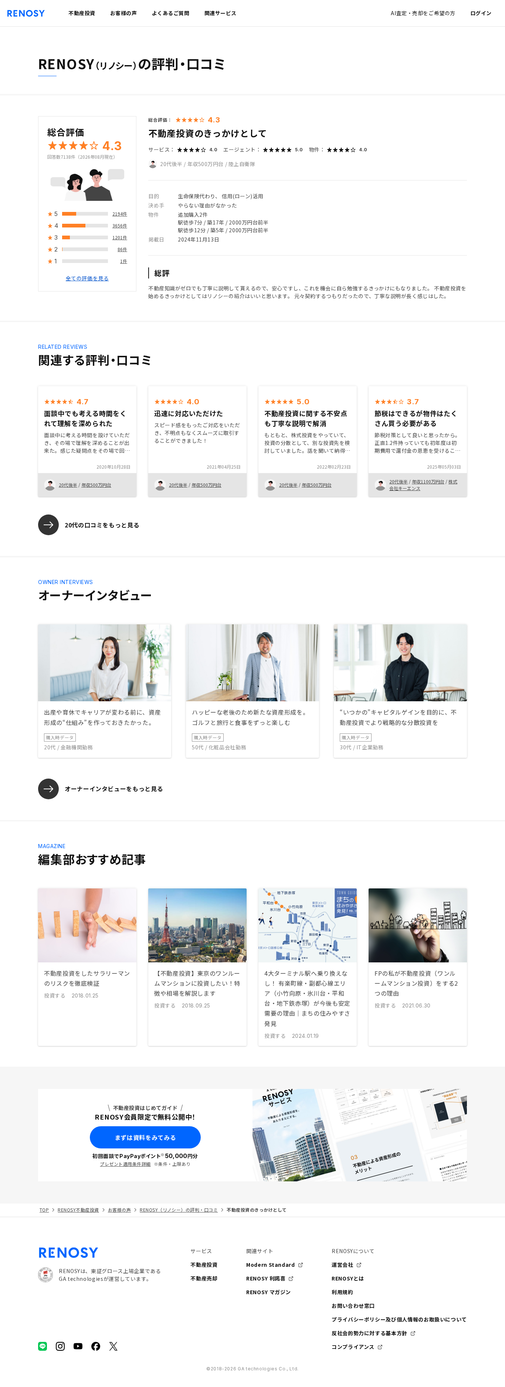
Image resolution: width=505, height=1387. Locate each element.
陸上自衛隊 (241, 164)
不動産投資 (203, 1264)
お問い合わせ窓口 (353, 1305)
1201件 (119, 237)
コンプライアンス (353, 1346)
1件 (123, 261)
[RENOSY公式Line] (42, 1346)
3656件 (119, 226)
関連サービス (220, 13)
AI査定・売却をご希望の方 (423, 13)
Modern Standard (270, 1264)
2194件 (119, 214)
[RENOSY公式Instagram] (60, 1346)
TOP (44, 1210)
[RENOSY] (99, 1252)
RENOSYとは (348, 1278)
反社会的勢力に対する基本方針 (369, 1333)
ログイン (481, 13)
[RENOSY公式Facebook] (95, 1346)
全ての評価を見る (87, 278)
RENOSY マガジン (268, 1292)
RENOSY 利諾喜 (265, 1278)
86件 (122, 249)
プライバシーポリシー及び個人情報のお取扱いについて (399, 1319)
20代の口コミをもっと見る (102, 524)
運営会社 (342, 1264)
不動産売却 (203, 1278)
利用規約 (342, 1292)
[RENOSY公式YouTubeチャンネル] (78, 1346)
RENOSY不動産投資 (78, 1210)
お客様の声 (119, 1210)
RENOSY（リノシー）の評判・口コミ (179, 1210)
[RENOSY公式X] (113, 1346)
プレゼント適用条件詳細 (125, 1164)
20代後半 (171, 164)
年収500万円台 (205, 164)
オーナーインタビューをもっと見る (114, 788)
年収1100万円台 (428, 481)
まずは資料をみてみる (145, 1137)
